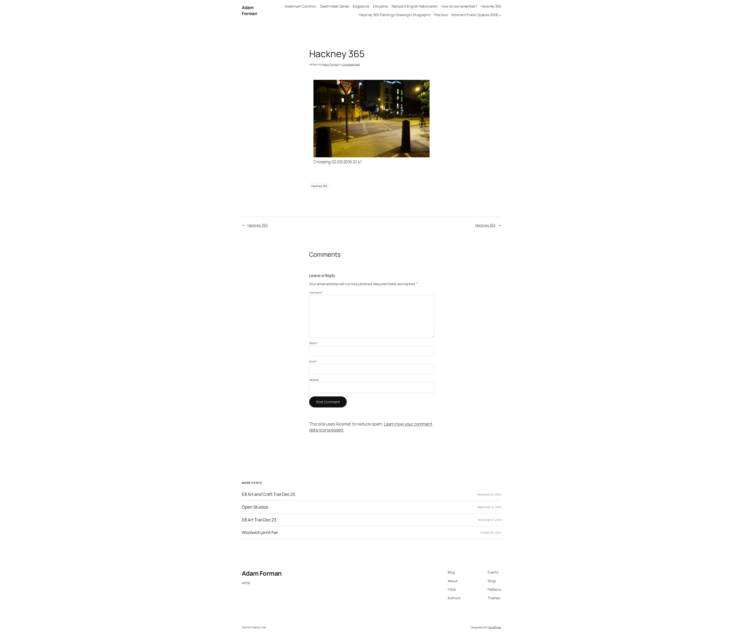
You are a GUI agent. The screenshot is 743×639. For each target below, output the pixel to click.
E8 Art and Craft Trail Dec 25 (268, 494)
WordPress (494, 627)
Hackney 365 (319, 186)
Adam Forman (249, 10)
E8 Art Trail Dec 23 (259, 520)
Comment (316, 292)
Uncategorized (351, 64)
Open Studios (255, 507)
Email (313, 361)
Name (313, 343)
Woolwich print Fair (260, 532)
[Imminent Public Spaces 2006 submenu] (500, 15)
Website (314, 380)
